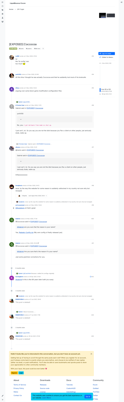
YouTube (96, 392)
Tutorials (69, 385)
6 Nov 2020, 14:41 (31, 147)
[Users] (2, 17)
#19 (93, 205)
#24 (92, 315)
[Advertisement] (53, 26)
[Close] (91, 354)
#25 (92, 336)
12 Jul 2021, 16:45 (35, 299)
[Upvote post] (89, 68)
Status (16, 392)
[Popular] (2, 14)
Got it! (88, 397)
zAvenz (18, 147)
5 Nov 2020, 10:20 (31, 88)
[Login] (121, 2)
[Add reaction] (85, 68)
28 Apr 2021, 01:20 (34, 276)
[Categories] (2, 2)
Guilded (96, 388)
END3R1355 (19, 336)
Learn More (46, 398)
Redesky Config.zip (26, 232)
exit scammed (20, 205)
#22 (92, 276)
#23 (92, 299)
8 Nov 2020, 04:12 (33, 185)
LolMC (17, 56)
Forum (95, 385)
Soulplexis (19, 185)
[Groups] (2, 21)
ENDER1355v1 (20, 299)
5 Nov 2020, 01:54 (31, 56)
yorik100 (18, 74)
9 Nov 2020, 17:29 (31, 218)
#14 (93, 74)
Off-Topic (14, 48)
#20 (92, 218)
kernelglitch (19, 276)
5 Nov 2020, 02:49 (33, 74)
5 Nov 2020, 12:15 (36, 105)
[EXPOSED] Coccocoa (34, 108)
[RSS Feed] (43, 49)
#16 (93, 105)
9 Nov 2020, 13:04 (36, 205)
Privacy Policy (19, 388)
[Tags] (2, 10)
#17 (93, 147)
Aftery (17, 88)
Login (21, 373)
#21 (93, 243)
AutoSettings (71, 392)
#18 (93, 185)
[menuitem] (121, 2)
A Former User (20, 105)
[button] (2, 395)
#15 (93, 88)
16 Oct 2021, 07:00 (34, 336)
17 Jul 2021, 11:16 (35, 315)
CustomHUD (71, 388)
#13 (93, 56)
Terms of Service (20, 385)
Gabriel (20, 102)
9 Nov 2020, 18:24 (31, 243)
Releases (43, 385)
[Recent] (2, 6)
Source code (44, 388)
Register (14, 373)
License (43, 392)
